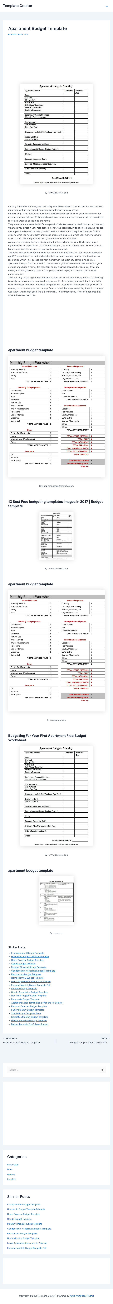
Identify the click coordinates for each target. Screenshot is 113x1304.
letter (9, 1169)
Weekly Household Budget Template (29, 1020)
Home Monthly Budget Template (27, 978)
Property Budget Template (24, 988)
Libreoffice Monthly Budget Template (29, 1017)
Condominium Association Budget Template (33, 970)
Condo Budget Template (23, 963)
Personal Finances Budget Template (29, 1006)
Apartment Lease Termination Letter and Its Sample (36, 1002)
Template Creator (17, 6)
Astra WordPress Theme (82, 1296)
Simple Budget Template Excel (26, 1013)
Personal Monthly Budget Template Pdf (30, 985)
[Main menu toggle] (107, 6)
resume (11, 1174)
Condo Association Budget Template (29, 992)
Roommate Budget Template (25, 999)
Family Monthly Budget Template (27, 1010)
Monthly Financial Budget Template (28, 967)
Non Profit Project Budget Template (28, 995)
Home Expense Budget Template (27, 960)
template (11, 1179)
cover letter (12, 1164)
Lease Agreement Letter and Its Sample (30, 981)
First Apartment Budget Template (27, 953)
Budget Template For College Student (29, 1024)
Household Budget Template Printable (30, 956)
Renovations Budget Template (26, 974)
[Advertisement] (33, 58)
